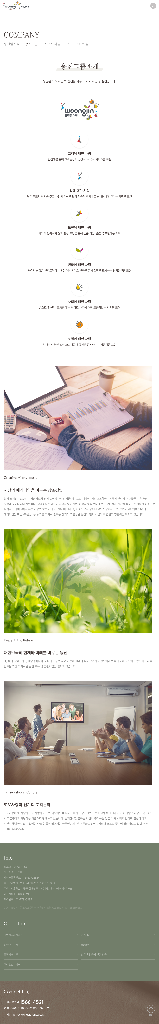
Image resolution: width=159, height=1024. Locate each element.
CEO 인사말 (51, 44)
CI (67, 44)
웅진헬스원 (11, 44)
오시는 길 (82, 44)
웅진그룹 (31, 44)
